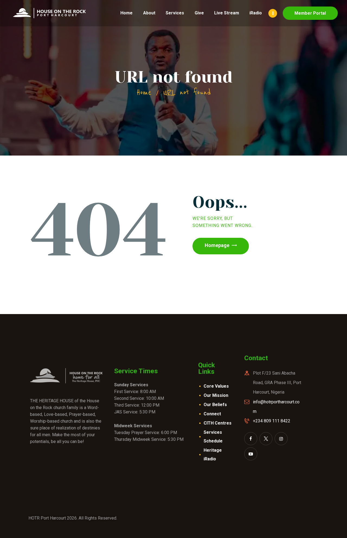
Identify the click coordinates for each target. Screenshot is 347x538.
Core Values (216, 386)
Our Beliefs (215, 404)
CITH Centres (218, 423)
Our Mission (216, 395)
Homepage (217, 245)
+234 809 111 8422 (271, 420)
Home (144, 92)
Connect (212, 413)
